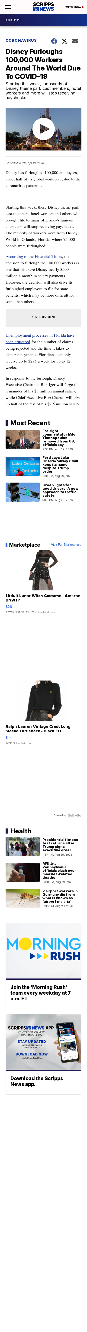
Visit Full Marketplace (66, 544)
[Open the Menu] (7, 7)
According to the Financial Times (34, 256)
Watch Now (73, 7)
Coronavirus (21, 40)
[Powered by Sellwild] (74, 815)
